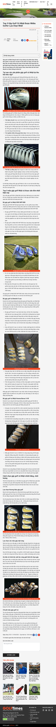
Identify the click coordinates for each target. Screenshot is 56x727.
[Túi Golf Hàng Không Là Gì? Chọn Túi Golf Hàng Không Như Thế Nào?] (21, 689)
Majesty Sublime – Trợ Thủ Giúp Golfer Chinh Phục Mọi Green (48, 44)
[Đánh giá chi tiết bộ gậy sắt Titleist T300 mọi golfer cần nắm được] (8, 668)
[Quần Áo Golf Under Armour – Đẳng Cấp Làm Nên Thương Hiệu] (21, 668)
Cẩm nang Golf (33, 1)
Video (21, 4)
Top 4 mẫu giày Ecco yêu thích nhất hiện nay (48, 31)
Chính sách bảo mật (34, 712)
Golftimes (12, 725)
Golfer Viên (9, 39)
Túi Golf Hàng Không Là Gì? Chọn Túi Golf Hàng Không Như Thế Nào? (21, 698)
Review (9, 19)
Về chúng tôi (33, 710)
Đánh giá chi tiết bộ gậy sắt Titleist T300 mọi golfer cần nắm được (8, 677)
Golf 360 (42, 1)
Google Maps (33, 721)
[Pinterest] (27, 40)
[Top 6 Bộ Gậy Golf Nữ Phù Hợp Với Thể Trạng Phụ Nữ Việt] (8, 689)
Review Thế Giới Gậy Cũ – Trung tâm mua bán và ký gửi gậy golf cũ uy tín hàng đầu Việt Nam (34, 678)
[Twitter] (25, 40)
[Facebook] (22, 40)
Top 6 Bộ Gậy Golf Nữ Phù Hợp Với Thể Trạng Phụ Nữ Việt (8, 698)
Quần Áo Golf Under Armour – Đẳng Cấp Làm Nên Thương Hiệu (21, 677)
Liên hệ (48, 3)
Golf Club (18, 2)
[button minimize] (38, 56)
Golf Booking (26, 3)
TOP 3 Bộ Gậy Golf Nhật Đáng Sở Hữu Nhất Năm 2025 (48, 35)
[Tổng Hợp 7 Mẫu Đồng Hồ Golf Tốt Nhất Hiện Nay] (34, 689)
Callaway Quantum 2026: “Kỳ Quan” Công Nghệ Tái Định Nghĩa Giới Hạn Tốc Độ (48, 27)
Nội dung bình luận (8, 640)
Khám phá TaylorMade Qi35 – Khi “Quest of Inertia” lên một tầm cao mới (48, 40)
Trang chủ (14, 3)
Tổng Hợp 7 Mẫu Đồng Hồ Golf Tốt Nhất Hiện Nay (33, 698)
